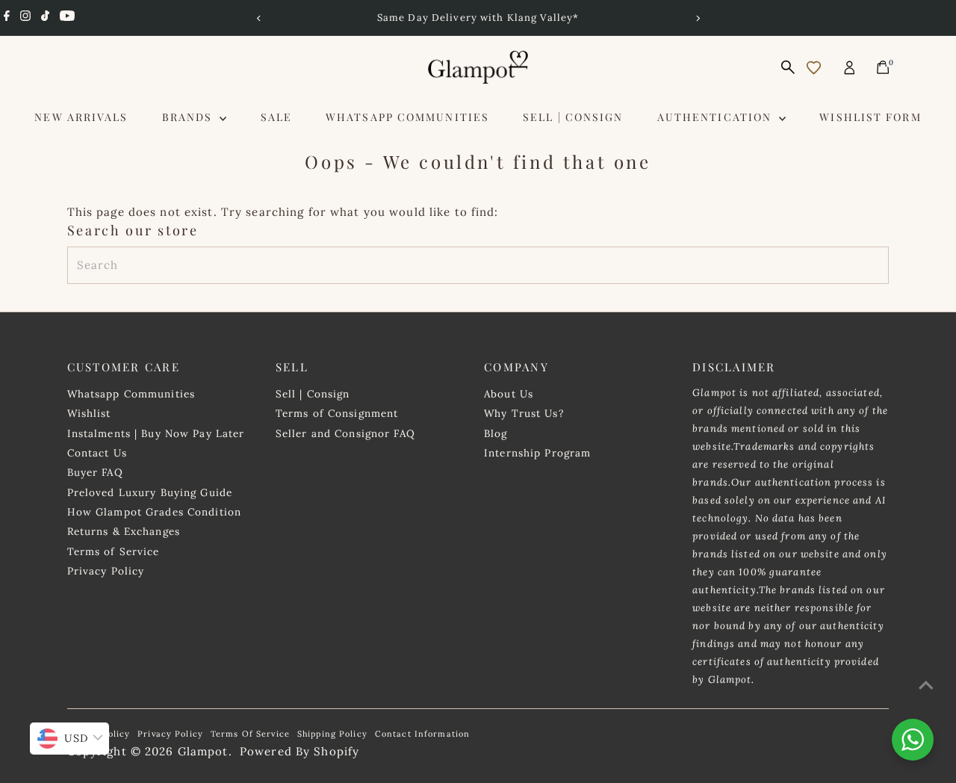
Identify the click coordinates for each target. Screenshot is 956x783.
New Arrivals (81, 117)
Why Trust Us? (524, 413)
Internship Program (537, 452)
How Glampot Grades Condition (154, 512)
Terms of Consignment (337, 413)
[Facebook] (6, 18)
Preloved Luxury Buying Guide (150, 492)
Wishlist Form (870, 117)
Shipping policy (332, 733)
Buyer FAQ (95, 472)
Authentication (716, 117)
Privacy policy (170, 733)
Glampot (203, 751)
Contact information (422, 733)
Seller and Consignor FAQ (345, 433)
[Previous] (259, 18)
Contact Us (97, 452)
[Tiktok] (45, 18)
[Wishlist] (814, 67)
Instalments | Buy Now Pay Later (156, 433)
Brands (189, 117)
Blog (496, 433)
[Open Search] (788, 67)
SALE (276, 117)
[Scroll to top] (926, 685)
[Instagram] (25, 18)
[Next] (697, 18)
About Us (508, 393)
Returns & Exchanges (123, 531)
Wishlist (89, 413)
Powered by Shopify (299, 751)
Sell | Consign (573, 117)
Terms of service (250, 733)
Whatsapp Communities (407, 117)
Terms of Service (113, 551)
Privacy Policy (106, 571)
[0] (883, 67)
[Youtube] (67, 18)
